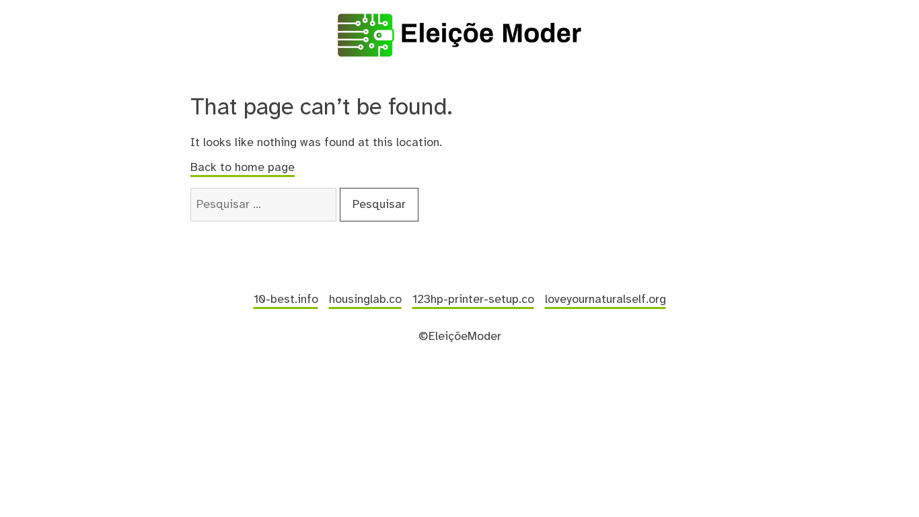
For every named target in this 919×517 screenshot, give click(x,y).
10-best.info (286, 300)
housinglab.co (365, 300)
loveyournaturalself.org (605, 300)
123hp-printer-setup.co (473, 300)
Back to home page (242, 168)
